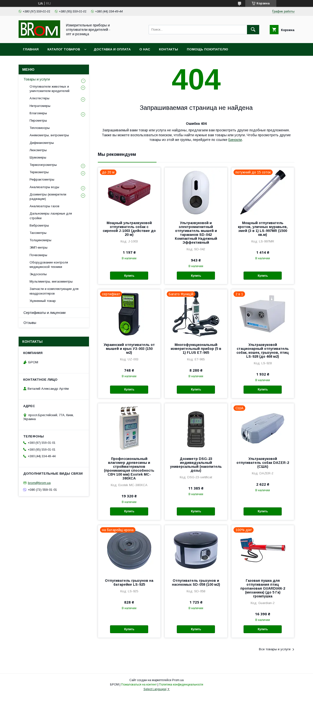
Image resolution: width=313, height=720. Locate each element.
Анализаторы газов (44, 206)
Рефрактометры (42, 179)
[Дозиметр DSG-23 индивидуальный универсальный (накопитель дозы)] (196, 427)
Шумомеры (38, 157)
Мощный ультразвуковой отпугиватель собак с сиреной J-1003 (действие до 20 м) (129, 229)
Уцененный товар (43, 301)
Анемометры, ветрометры (49, 135)
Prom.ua (178, 680)
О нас (144, 49)
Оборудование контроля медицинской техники (49, 265)
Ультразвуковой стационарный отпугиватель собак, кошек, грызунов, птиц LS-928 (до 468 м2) (262, 350)
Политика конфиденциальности (181, 684)
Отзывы (29, 323)
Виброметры (39, 225)
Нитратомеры (40, 106)
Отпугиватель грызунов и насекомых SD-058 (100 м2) (196, 582)
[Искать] (253, 29)
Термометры (39, 172)
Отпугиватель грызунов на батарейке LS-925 (129, 582)
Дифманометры (42, 143)
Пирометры (38, 120)
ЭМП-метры (38, 247)
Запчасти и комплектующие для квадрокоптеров (54, 291)
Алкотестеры (39, 98)
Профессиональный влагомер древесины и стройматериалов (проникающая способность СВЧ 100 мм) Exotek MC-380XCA (129, 468)
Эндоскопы (38, 274)
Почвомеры (38, 255)
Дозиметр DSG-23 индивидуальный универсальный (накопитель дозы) (196, 464)
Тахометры (38, 233)
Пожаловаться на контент (139, 684)
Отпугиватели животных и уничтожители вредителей (49, 89)
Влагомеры (38, 113)
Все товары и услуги (275, 649)
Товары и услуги (36, 79)
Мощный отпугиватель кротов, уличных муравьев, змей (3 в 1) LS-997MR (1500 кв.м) (263, 229)
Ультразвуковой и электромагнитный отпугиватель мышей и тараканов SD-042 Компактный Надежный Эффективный (196, 232)
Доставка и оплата (112, 49)
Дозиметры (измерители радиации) (48, 197)
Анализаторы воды (44, 187)
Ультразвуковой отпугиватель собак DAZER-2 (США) (262, 463)
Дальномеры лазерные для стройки (51, 216)
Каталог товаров (63, 49)
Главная (31, 49)
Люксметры (38, 150)
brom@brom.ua (39, 483)
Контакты (168, 49)
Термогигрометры (43, 165)
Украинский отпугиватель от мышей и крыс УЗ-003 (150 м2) (129, 348)
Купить (129, 275)
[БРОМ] (39, 37)
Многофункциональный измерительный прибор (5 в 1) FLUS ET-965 (196, 348)
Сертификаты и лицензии (44, 313)
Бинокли (235, 140)
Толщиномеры (40, 240)
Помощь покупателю (207, 49)
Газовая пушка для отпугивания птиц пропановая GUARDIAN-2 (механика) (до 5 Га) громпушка (262, 588)
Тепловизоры (40, 128)
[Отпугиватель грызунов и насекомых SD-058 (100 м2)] (196, 549)
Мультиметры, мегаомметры (51, 281)
